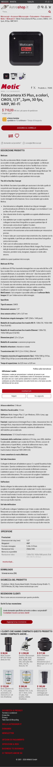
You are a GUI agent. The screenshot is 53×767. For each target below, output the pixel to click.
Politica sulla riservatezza (42, 369)
